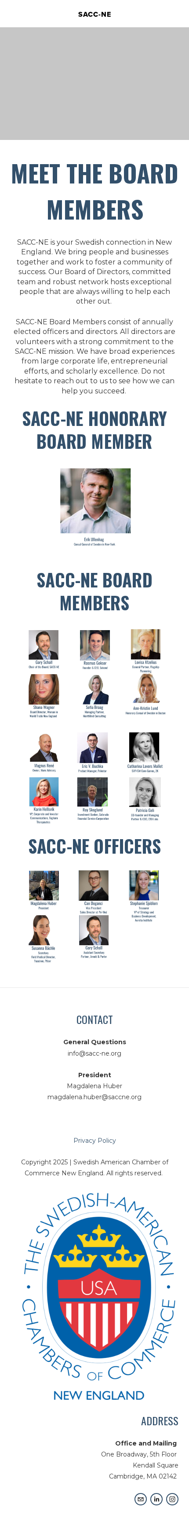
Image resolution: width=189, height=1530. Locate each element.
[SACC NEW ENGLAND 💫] (172, 1499)
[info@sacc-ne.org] (140, 1499)
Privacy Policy (94, 1141)
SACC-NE (94, 14)
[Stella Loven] (156, 1499)
